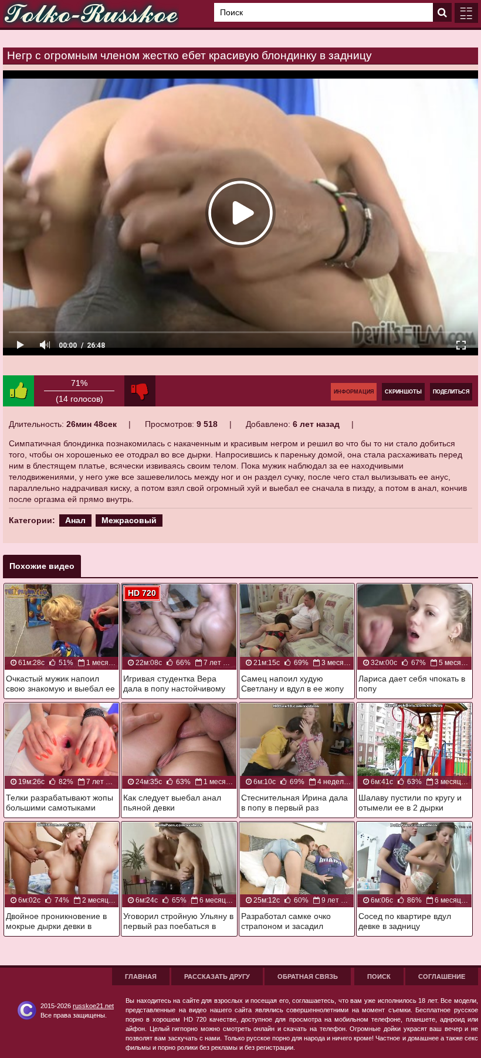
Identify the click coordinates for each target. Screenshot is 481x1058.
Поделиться (451, 392)
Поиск (379, 976)
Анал (75, 520)
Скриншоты (403, 392)
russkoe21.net (93, 1005)
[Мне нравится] (18, 390)
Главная (141, 976)
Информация (354, 392)
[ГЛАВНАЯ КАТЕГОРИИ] (466, 13)
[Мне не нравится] (139, 390)
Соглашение (441, 976)
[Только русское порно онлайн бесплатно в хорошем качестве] (91, 14)
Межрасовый (129, 520)
